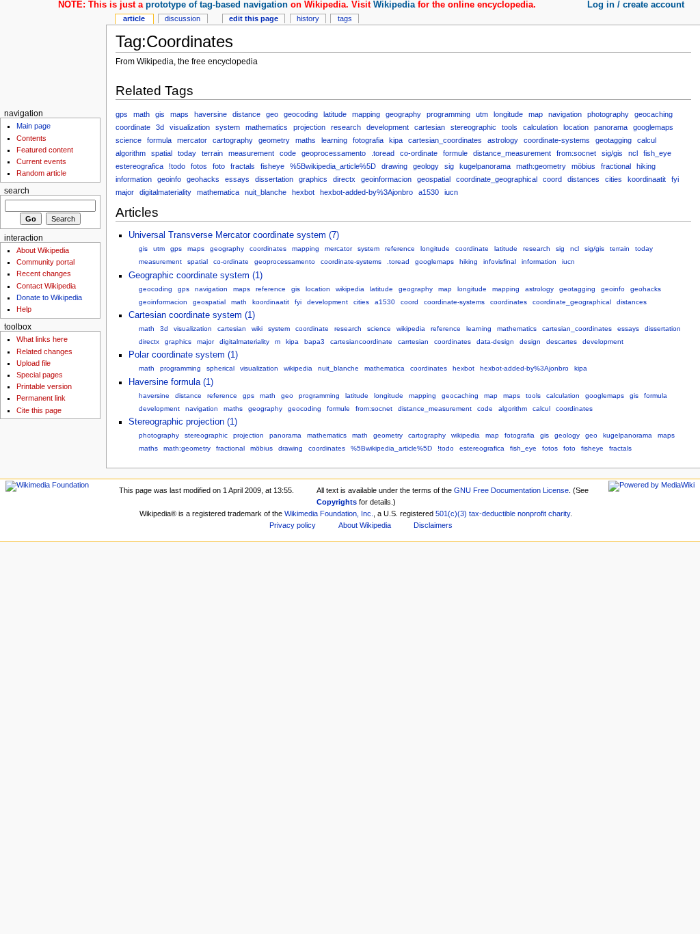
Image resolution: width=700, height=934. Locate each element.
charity (559, 513)
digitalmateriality (165, 192)
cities (613, 179)
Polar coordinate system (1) (183, 355)
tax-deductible (492, 513)
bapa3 (314, 341)
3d (160, 127)
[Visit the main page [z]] (53, 53)
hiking (646, 166)
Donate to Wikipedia (49, 297)
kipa (396, 140)
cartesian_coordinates (445, 140)
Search (16, 191)
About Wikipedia (42, 250)
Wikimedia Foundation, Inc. (328, 513)
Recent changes (43, 273)
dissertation (274, 179)
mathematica (218, 192)
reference (400, 248)
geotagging (613, 140)
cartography (233, 140)
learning (334, 140)
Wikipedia (394, 5)
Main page (33, 126)
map (535, 114)
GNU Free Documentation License (511, 490)
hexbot (303, 192)
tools (509, 127)
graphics (313, 179)
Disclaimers (433, 525)
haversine (210, 114)
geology (426, 166)
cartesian (429, 127)
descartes (561, 341)
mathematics (266, 127)
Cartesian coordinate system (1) (192, 315)
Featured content (44, 150)
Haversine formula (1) (171, 382)
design (530, 341)
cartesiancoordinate (361, 341)
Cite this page (39, 410)
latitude (335, 114)
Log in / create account (635, 5)
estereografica (139, 166)
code (288, 153)
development (387, 127)
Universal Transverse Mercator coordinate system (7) (234, 235)
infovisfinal (499, 261)
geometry (274, 140)
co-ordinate (419, 153)
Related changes (44, 351)
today (187, 153)
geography (403, 114)
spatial (161, 153)
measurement (251, 153)
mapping (366, 114)
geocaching (653, 114)
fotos (199, 166)
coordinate (133, 127)
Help (23, 309)
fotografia (368, 140)
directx (344, 179)
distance (246, 114)
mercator (192, 140)
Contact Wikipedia (46, 286)
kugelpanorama (485, 166)
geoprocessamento (333, 153)
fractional (616, 166)
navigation (565, 114)
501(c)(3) (451, 513)
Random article (41, 173)
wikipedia (350, 289)
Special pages (39, 375)
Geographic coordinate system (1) (195, 275)
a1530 (428, 192)
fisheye (272, 166)
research (346, 127)
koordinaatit (647, 179)
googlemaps (653, 127)
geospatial (433, 179)
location (576, 127)
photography (608, 114)
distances (583, 179)
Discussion (182, 18)
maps (179, 114)
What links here (42, 339)
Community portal (45, 262)
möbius (583, 166)
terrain (212, 153)
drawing (394, 166)
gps (122, 114)
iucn (451, 192)
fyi (675, 179)
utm (482, 114)
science (129, 140)
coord (552, 179)
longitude (508, 114)
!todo (177, 166)
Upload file (33, 363)
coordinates (268, 248)
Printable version (44, 386)
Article (134, 18)
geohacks (203, 179)
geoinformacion (386, 179)
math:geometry (541, 166)
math (141, 114)
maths (305, 140)
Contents (31, 138)
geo (272, 114)
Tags (345, 18)
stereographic (473, 127)
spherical (220, 368)
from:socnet (576, 153)
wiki (257, 328)
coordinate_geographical (496, 179)
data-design (495, 341)
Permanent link (41, 398)
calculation (540, 127)
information (134, 179)
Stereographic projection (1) (183, 422)
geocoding (301, 114)
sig (449, 166)
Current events (41, 161)
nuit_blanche (265, 192)
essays (237, 179)
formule (455, 153)
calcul (646, 140)
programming (448, 114)
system (227, 127)
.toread (382, 153)
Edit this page (253, 18)
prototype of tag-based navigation (217, 5)
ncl (633, 153)
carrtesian (413, 341)
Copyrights (337, 502)
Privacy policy (292, 525)
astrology (502, 140)
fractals (242, 166)
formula (159, 140)
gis (160, 114)
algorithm (131, 153)
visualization (190, 127)
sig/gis (612, 153)
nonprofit (531, 513)
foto (219, 166)
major (125, 192)
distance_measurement (512, 153)
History (308, 18)
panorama (611, 127)
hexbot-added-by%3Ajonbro (366, 192)
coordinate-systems (557, 140)
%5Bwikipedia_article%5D (333, 166)
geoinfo (169, 179)
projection (309, 127)
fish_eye (657, 153)
